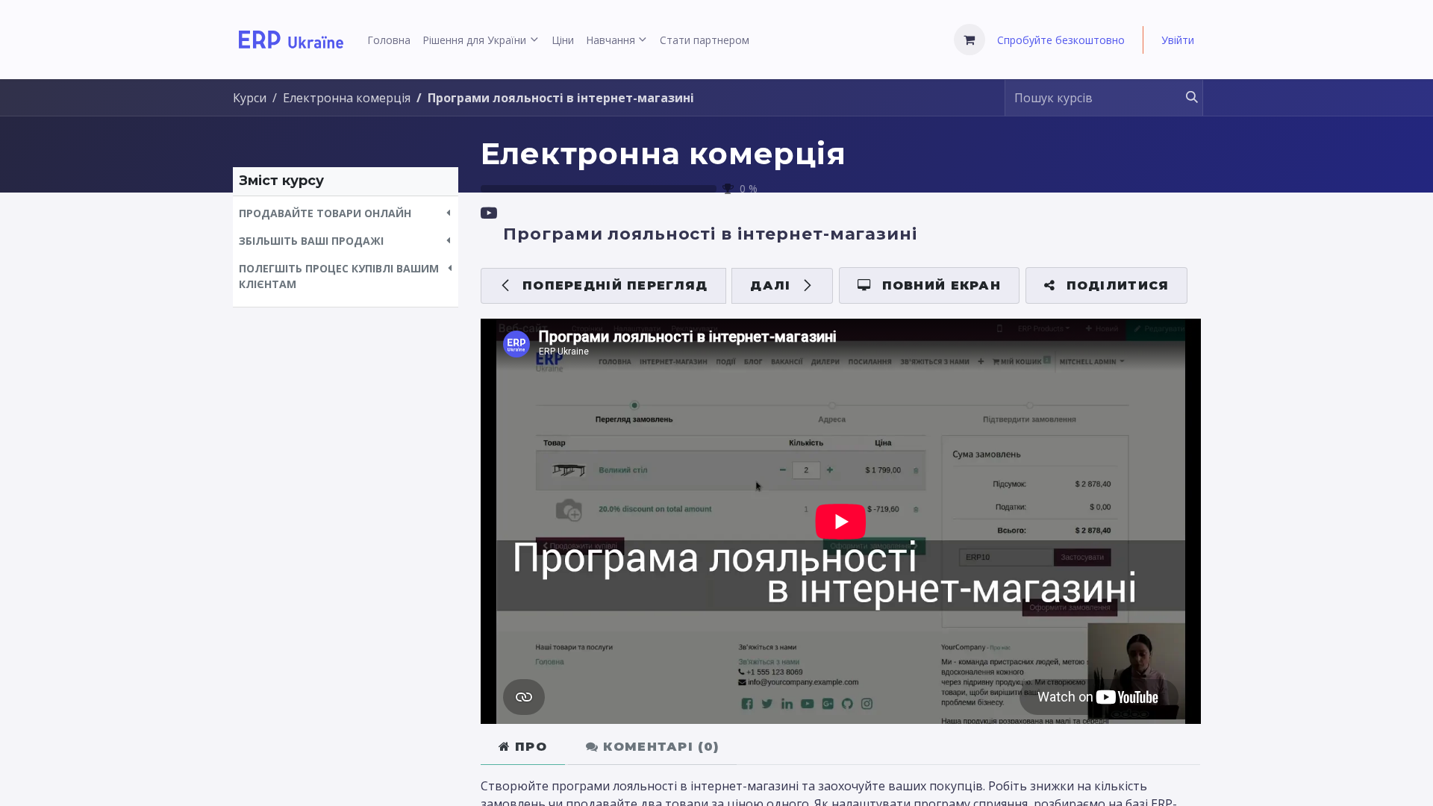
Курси (249, 98)
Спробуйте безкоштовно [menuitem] (1061, 40)
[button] (345, 213)
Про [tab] (529, 747)
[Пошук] (1184, 98)
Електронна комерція (663, 153)
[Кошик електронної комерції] (969, 39)
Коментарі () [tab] (659, 747)
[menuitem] (388, 40)
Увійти (1177, 40)
